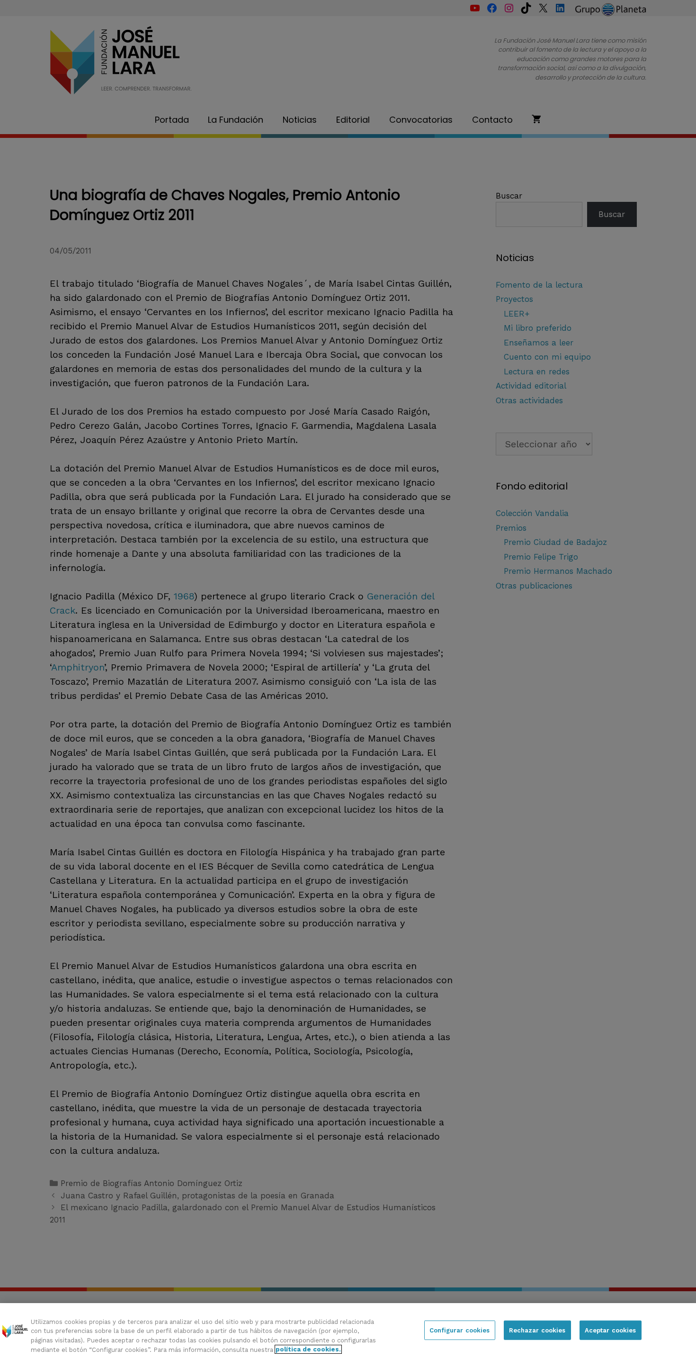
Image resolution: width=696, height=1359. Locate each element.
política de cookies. (308, 1349)
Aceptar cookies (610, 1330)
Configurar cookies (459, 1330)
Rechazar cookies (537, 1330)
